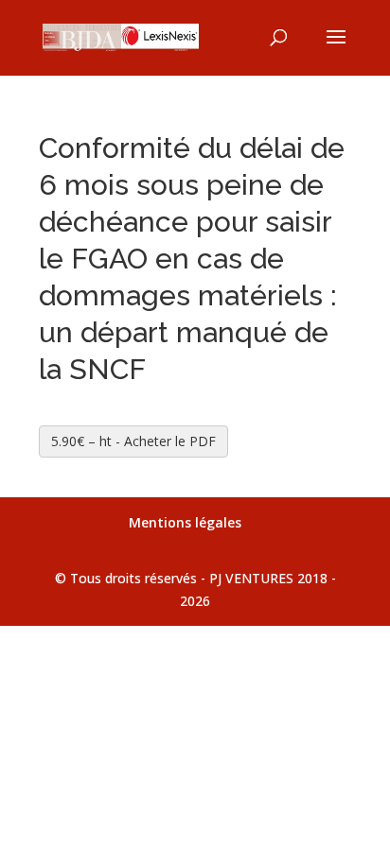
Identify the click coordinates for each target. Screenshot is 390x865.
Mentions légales (185, 522)
